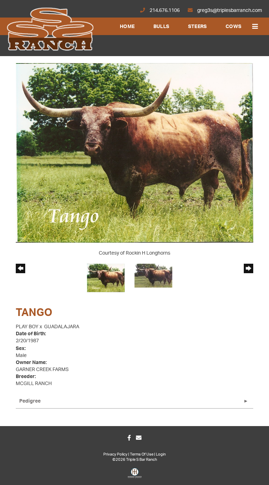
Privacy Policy (115, 454)
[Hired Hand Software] (135, 475)
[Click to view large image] (134, 152)
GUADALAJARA (61, 326)
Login (161, 454)
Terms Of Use (141, 454)
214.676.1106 (165, 10)
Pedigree (30, 401)
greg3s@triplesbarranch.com (229, 10)
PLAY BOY (27, 326)
